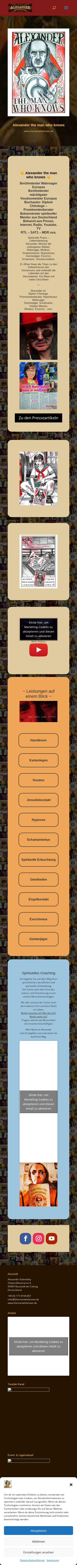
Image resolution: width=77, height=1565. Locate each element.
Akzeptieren (38, 1531)
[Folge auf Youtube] (51, 1238)
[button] (71, 1485)
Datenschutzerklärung (32, 1560)
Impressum (53, 1560)
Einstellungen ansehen (38, 1552)
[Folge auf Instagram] (38, 1238)
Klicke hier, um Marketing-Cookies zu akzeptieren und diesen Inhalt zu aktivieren (38, 629)
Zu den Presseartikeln (38, 417)
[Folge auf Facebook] (25, 1238)
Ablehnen (38, 1541)
